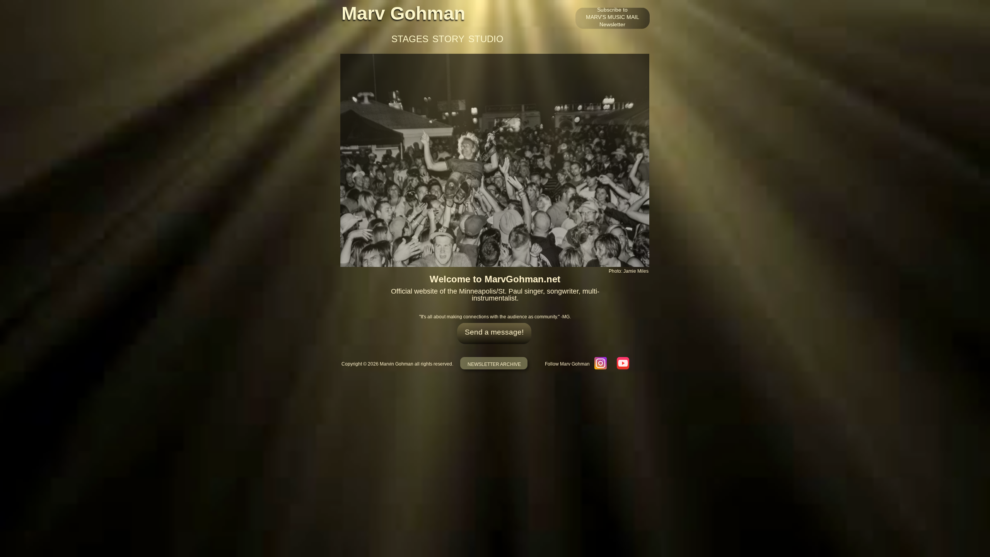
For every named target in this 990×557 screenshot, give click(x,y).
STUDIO (486, 39)
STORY (448, 39)
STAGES (409, 39)
